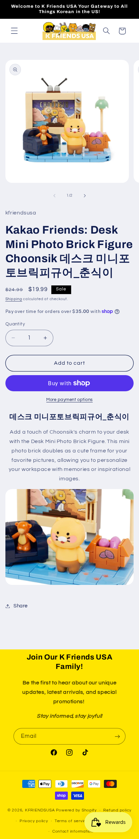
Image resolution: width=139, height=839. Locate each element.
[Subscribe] (117, 736)
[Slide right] (84, 195)
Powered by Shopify (76, 810)
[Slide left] (54, 195)
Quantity (15, 324)
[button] (14, 31)
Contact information (72, 831)
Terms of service (72, 821)
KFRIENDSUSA (40, 810)
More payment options (69, 400)
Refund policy (117, 810)
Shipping (13, 299)
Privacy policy (34, 821)
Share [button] (20, 605)
